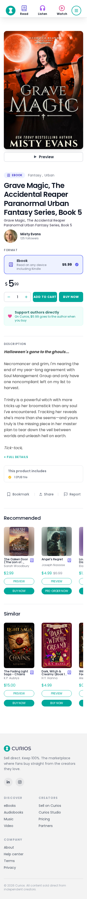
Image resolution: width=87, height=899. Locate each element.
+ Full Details (16, 457)
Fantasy (34, 175)
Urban (49, 175)
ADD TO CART (45, 297)
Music (9, 819)
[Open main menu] (76, 10)
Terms (9, 860)
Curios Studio (50, 812)
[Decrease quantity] (8, 297)
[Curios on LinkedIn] (8, 782)
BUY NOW (71, 297)
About (9, 847)
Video (8, 825)
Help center (13, 854)
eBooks (10, 805)
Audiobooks (13, 812)
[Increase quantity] (26, 297)
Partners (46, 825)
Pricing (44, 819)
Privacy (10, 867)
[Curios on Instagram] (19, 782)
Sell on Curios (50, 805)
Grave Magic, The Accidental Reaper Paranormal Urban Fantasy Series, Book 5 (38, 223)
